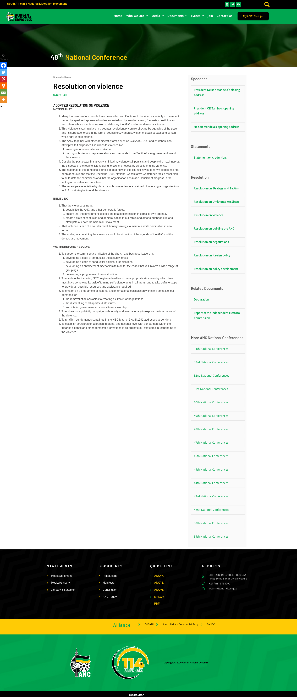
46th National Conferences (211, 456)
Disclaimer (136, 694)
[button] (267, 4)
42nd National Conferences (211, 510)
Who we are (135, 16)
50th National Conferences (211, 402)
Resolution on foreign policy (212, 255)
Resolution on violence (208, 215)
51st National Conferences (211, 389)
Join (210, 16)
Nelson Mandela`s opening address (216, 127)
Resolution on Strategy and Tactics (216, 188)
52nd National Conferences (211, 375)
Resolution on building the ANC (214, 228)
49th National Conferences (211, 416)
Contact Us (225, 16)
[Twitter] (3, 72)
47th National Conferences (211, 442)
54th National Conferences (211, 349)
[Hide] (1, 106)
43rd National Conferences (211, 496)
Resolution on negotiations (211, 242)
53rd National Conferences (211, 362)
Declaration (201, 299)
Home (118, 16)
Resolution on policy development (216, 269)
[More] (3, 99)
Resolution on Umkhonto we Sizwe (216, 202)
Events (195, 16)
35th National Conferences (211, 536)
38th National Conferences (211, 523)
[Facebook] (3, 65)
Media (155, 16)
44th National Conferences (211, 483)
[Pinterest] (3, 79)
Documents (175, 16)
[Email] (3, 92)
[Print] (3, 85)
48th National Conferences (211, 429)
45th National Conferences (211, 469)
